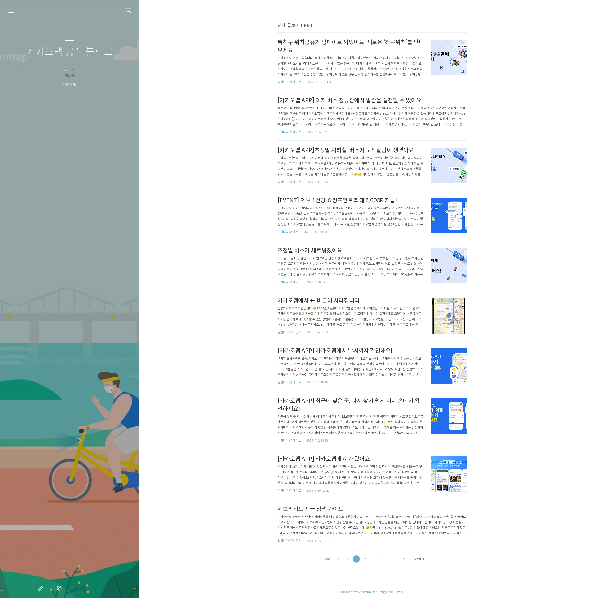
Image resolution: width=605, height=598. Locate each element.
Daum (371, 592)
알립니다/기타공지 (289, 332)
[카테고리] (11, 10)
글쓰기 (41, 588)
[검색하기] (128, 10)
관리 (60, 588)
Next (417, 559)
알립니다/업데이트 (289, 82)
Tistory (398, 592)
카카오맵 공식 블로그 (69, 52)
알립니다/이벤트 (287, 232)
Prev (326, 559)
